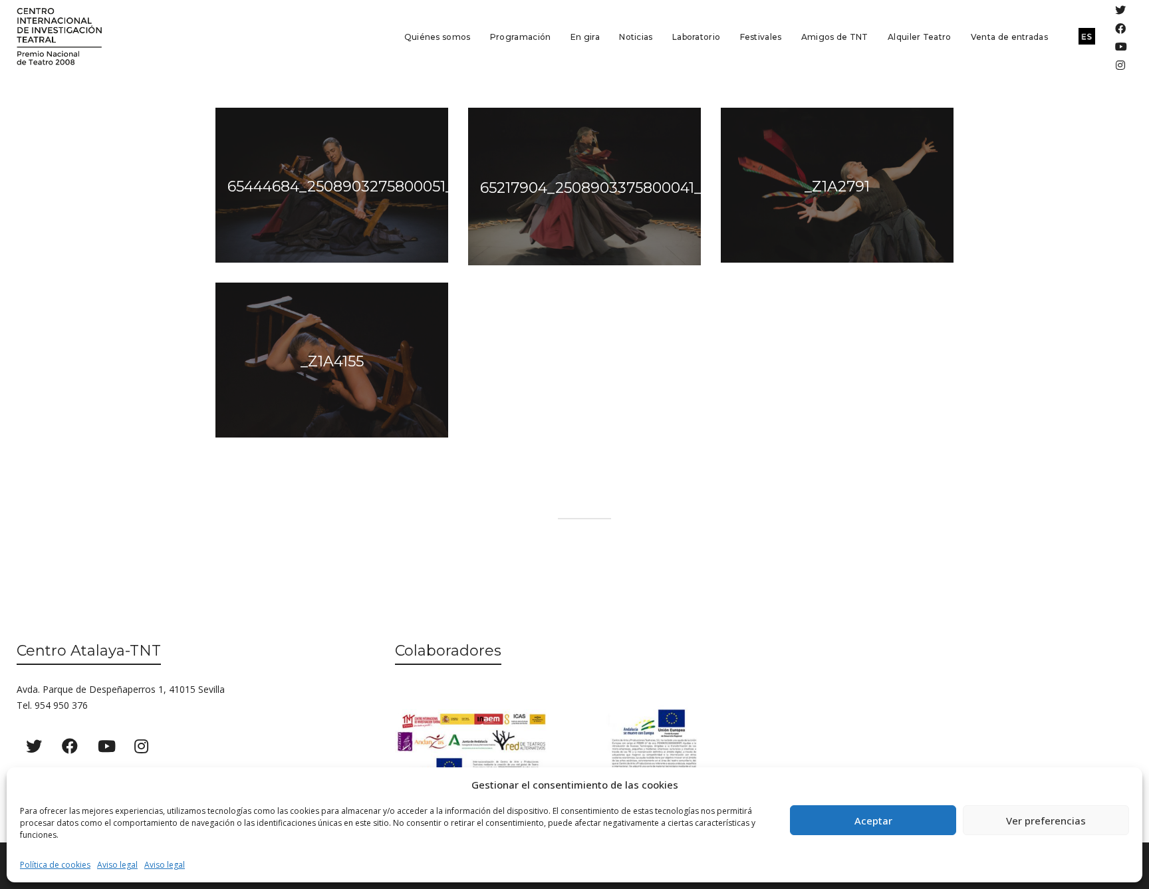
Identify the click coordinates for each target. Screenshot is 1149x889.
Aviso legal (117, 864)
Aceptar (873, 820)
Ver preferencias (1046, 820)
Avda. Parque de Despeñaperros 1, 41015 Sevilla (121, 689)
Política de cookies (55, 864)
